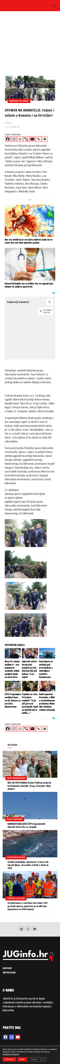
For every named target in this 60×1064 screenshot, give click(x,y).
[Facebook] (8, 139)
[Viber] (26, 139)
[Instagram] (14, 139)
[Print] (44, 139)
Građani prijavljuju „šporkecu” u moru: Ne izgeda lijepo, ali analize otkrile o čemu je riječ (28, 865)
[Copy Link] (38, 139)
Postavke (34, 1059)
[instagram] (11, 1037)
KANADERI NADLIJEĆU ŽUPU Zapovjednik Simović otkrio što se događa (26, 825)
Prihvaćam (9, 1059)
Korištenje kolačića (11, 1054)
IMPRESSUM (9, 972)
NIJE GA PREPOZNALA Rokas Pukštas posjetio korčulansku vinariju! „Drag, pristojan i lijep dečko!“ (29, 785)
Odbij (22, 1059)
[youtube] (17, 1037)
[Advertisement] (30, 44)
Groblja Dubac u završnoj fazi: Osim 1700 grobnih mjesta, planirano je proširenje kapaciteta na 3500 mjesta (27, 906)
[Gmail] (32, 139)
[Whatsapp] (20, 139)
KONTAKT (7, 968)
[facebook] (5, 1037)
